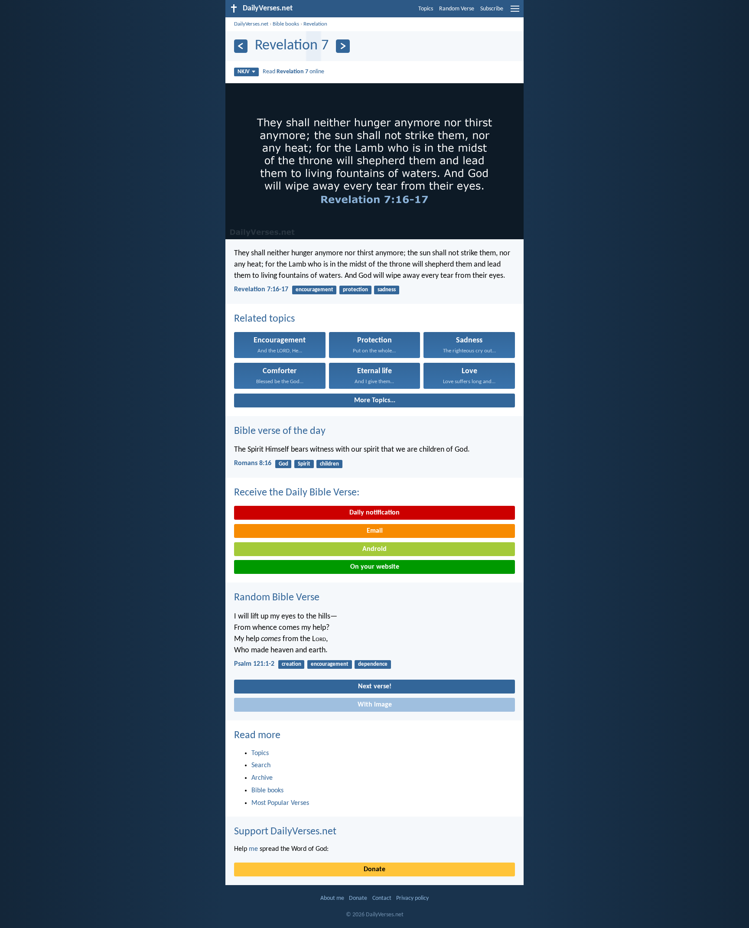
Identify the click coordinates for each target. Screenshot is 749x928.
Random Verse (456, 9)
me (253, 849)
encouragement (314, 290)
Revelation (315, 24)
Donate (374, 869)
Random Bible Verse (276, 598)
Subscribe (491, 9)
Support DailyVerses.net (285, 832)
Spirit (304, 464)
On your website (374, 566)
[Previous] (240, 46)
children (329, 464)
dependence (373, 664)
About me (332, 898)
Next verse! (374, 686)
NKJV (244, 72)
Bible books (286, 24)
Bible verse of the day (280, 431)
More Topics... (374, 400)
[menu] (515, 12)
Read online (293, 71)
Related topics (264, 319)
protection (355, 290)
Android (374, 549)
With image (375, 704)
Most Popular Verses (280, 803)
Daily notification (374, 512)
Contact (381, 898)
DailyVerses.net (251, 24)
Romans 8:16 (252, 463)
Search (260, 765)
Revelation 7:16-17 (261, 289)
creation (291, 664)
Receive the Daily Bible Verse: (296, 493)
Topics (425, 9)
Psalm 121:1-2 (254, 664)
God (283, 464)
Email (375, 530)
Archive (262, 778)
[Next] (342, 46)
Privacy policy (412, 898)
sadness (387, 290)
